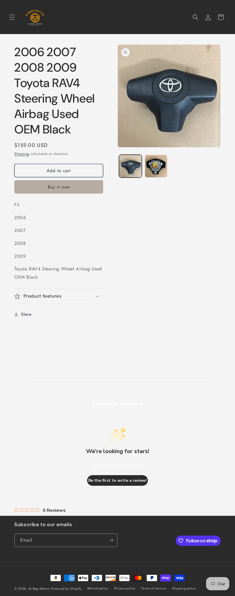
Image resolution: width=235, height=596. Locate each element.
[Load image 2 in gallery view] (156, 166)
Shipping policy (184, 588)
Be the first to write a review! (117, 480)
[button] (12, 17)
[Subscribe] (111, 540)
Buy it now (59, 187)
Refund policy (97, 588)
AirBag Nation (39, 588)
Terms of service (153, 588)
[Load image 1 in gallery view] (130, 166)
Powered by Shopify (66, 588)
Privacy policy (125, 588)
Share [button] (26, 314)
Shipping (21, 153)
